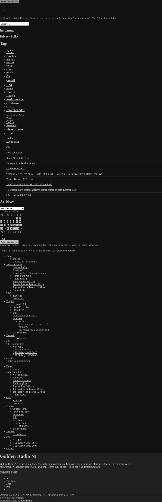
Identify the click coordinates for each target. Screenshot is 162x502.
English (10, 301)
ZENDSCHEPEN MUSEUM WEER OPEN (29, 184)
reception (17, 318)
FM (9, 85)
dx (8, 76)
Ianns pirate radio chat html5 (20, 163)
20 (11, 228)
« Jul (2, 238)
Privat (9, 118)
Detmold (9, 72)
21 (14, 228)
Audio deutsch (20, 290)
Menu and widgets (9, 1)
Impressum (7, 30)
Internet (9, 89)
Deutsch (10, 335)
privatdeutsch (19, 338)
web (10, 137)
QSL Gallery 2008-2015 (25, 352)
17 (1, 228)
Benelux (10, 59)
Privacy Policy (9, 36)
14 (14, 225)
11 (5, 225)
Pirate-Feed (18, 310)
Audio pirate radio (22, 275)
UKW (10, 133)
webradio (33, 322)
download (29, 271)
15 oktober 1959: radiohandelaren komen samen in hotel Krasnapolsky (41, 189)
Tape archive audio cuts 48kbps (28, 284)
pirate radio (15, 114)
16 (20, 225)
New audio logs (20, 267)
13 (11, 225)
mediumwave (15, 99)
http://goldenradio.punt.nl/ (87, 466)
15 (17, 225)
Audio (11, 56)
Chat (8, 147)
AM (10, 51)
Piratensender (15, 110)
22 (17, 228)
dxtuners (34, 328)
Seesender (11, 125)
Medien (10, 95)
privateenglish (20, 332)
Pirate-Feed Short (21, 307)
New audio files (14, 152)
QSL (10, 121)
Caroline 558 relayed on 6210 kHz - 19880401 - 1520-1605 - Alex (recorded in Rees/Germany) (54, 174)
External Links (20, 304)
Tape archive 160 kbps (24, 281)
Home (9, 256)
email (10, 80)
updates (25, 260)
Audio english (20, 278)
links (25, 314)
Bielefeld (10, 62)
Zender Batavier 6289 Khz (19, 179)
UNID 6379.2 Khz (15, 168)
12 (8, 225)
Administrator (31, 494)
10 (1, 225)
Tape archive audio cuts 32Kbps (29, 287)
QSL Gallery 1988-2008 (18, 195)
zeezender (12, 141)
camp (9, 65)
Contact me (18, 298)
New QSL (22, 348)
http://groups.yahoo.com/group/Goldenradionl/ (23, 466)
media (10, 92)
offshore (12, 103)
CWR (9, 69)
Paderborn (10, 107)
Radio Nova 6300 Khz (17, 158)
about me (17, 295)
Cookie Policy (68, 250)
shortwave (14, 129)
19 (8, 228)
